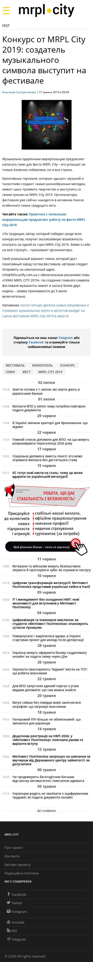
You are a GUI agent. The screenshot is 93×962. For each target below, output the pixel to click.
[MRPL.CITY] (46, 10)
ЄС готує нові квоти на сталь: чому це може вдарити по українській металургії (47, 474)
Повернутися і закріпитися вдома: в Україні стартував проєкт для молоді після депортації (48, 638)
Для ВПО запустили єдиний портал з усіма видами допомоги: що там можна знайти (45, 688)
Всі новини (46, 811)
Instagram (19, 911)
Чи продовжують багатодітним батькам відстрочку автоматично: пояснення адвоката (48, 779)
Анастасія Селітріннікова (19, 92)
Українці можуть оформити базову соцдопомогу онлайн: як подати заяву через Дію (49, 654)
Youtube (18, 922)
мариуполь (42, 365)
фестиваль (15, 365)
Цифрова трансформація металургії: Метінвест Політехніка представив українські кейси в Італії (51, 584)
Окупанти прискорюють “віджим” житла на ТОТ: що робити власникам (50, 671)
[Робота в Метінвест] (46, 520)
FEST (5, 25)
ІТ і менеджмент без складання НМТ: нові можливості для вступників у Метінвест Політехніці (45, 603)
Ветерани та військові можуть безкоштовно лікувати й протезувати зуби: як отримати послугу (51, 568)
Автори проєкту (17, 864)
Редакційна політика (22, 873)
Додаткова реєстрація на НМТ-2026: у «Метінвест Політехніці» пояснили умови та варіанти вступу (47, 739)
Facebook (36, 342)
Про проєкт (14, 847)
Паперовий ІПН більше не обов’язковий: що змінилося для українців (46, 721)
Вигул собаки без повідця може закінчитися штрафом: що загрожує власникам (46, 704)
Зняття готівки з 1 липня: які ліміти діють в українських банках (46, 391)
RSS (14, 931)
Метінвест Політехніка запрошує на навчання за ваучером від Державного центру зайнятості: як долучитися (51, 760)
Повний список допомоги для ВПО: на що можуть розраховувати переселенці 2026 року (50, 441)
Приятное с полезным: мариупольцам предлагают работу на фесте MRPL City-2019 (44, 219)
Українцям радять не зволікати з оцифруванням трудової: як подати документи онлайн (50, 795)
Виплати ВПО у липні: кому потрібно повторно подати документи (48, 408)
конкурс (67, 365)
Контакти (12, 856)
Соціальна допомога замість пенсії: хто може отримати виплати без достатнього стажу (47, 458)
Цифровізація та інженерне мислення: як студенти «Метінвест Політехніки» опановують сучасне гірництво (50, 623)
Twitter (17, 903)
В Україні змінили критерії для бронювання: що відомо (50, 425)
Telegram (65, 338)
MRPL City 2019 (50, 372)
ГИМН (10, 372)
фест (27, 372)
